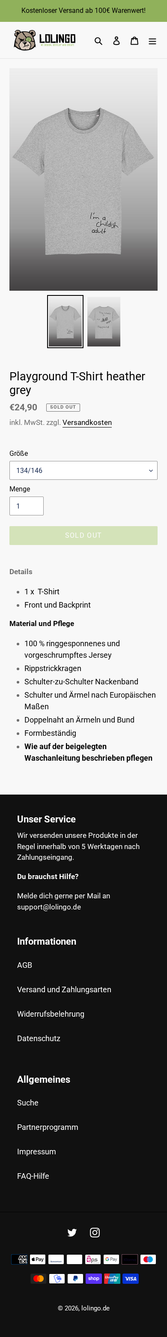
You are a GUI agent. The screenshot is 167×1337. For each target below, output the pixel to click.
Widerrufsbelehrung (50, 1013)
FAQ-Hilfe (33, 1175)
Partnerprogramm (47, 1127)
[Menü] (152, 40)
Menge (19, 489)
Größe (18, 453)
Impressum (36, 1151)
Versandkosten (87, 422)
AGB (24, 965)
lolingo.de (95, 1308)
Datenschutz (38, 1038)
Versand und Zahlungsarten (64, 989)
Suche (28, 1102)
